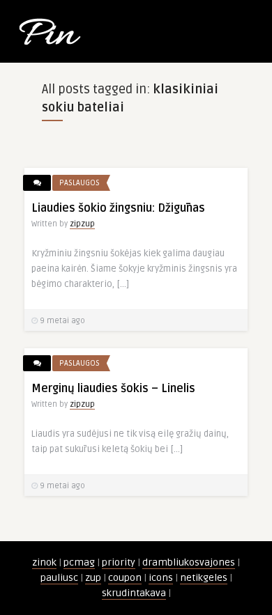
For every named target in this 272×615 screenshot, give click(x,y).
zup (93, 578)
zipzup (82, 223)
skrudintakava (134, 593)
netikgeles (203, 578)
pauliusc (59, 578)
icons (161, 578)
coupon (125, 578)
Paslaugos (79, 182)
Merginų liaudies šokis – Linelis (113, 389)
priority (118, 562)
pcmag (79, 562)
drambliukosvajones (188, 562)
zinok (44, 562)
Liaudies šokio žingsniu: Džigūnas (118, 208)
